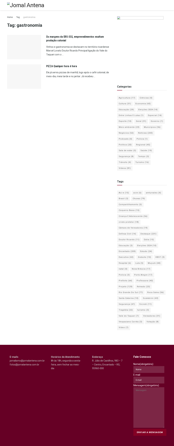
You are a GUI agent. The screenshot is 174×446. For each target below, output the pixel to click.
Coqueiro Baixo (129, 210)
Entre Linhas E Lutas (131, 115)
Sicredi (145, 304)
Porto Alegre (143, 275)
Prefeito (125, 281)
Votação (153, 322)
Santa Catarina (128, 298)
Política (125, 145)
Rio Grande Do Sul (131, 292)
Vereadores (151, 316)
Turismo (142, 162)
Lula (139, 263)
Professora (145, 281)
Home (10, 17)
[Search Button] (159, 5)
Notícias (145, 133)
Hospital (125, 263)
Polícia (142, 139)
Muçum (154, 263)
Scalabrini (150, 298)
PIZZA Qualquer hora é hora (61, 66)
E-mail (136, 374)
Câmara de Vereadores (133, 228)
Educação (126, 110)
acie (137, 193)
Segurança (126, 156)
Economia (143, 104)
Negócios (126, 133)
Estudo (146, 251)
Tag (18, 17)
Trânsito (125, 162)
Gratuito (144, 257)
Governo (157, 121)
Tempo (143, 156)
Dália (149, 240)
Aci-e (124, 193)
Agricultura (127, 98)
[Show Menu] (165, 5)
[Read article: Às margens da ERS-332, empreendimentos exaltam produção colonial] (24, 47)
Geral (141, 121)
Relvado (143, 287)
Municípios (152, 127)
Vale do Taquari (129, 316)
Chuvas (139, 198)
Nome (143, 364)
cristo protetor (129, 222)
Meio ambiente (129, 127)
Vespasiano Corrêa (130, 322)
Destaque (148, 234)
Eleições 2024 (148, 110)
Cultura (125, 104)
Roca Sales (155, 292)
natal (123, 269)
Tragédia (126, 310)
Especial (155, 115)
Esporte (125, 121)
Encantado (127, 251)
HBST (160, 257)
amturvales (153, 193)
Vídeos (125, 168)
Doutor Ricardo (129, 240)
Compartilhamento (130, 204)
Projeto (126, 287)
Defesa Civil (127, 234)
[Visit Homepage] (25, 5)
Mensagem (146, 385)
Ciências (146, 98)
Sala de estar (127, 150)
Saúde (146, 150)
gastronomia (29, 17)
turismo (143, 310)
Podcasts (125, 139)
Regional (143, 145)
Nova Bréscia (141, 269)
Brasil (123, 198)
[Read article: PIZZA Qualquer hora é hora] (24, 76)
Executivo (126, 257)
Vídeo (123, 327)
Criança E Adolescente (133, 216)
